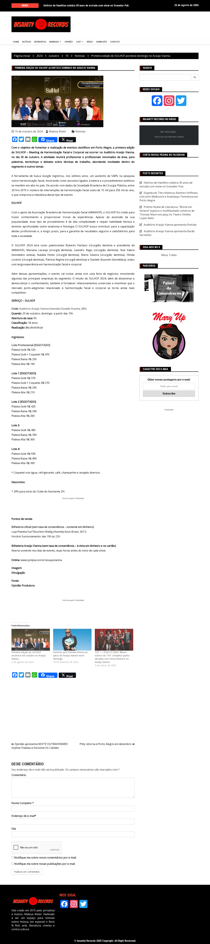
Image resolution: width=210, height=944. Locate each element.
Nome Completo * (22, 803)
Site (13, 828)
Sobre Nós (101, 41)
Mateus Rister (57, 131)
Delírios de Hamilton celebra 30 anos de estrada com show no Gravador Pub (86, 5)
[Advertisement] (137, 24)
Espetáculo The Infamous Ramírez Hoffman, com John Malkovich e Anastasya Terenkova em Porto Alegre (168, 196)
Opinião (69, 41)
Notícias (26, 41)
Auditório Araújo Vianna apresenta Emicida (170, 224)
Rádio (90, 41)
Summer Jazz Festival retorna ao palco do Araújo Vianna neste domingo (70, 655)
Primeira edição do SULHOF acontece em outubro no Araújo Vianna (28, 655)
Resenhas (54, 41)
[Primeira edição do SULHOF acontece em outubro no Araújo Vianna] (30, 640)
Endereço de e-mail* (23, 816)
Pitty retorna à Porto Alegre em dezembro (105, 744)
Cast (78, 41)
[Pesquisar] (195, 77)
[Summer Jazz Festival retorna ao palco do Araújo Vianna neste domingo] (72, 640)
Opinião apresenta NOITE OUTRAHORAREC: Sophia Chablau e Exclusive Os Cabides (40, 746)
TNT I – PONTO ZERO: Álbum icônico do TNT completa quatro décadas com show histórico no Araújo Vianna (112, 657)
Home (16, 41)
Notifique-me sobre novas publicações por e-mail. (44, 864)
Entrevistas (40, 41)
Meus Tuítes (169, 255)
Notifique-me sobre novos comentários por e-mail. (45, 857)
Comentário (18, 775)
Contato (115, 41)
